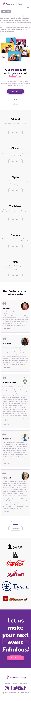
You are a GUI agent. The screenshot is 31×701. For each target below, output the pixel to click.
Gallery (15, 683)
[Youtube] (20, 688)
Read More (6, 328)
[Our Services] (15, 99)
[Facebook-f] (11, 688)
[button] (28, 8)
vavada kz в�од (15, 18)
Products (7, 683)
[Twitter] (15, 688)
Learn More (15, 132)
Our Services (15, 104)
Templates (23, 683)
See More (15, 528)
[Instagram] (7, 688)
